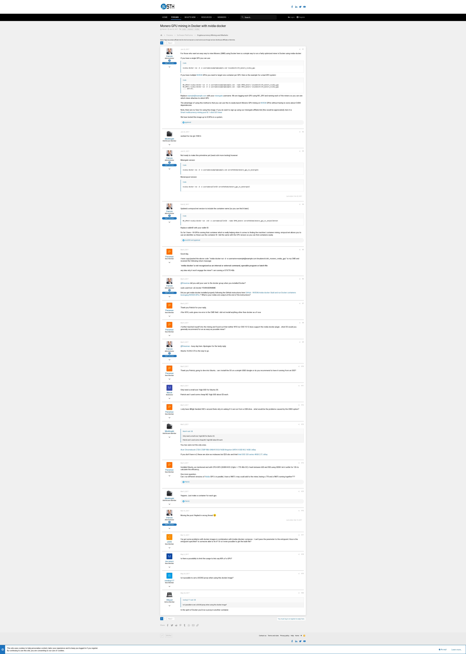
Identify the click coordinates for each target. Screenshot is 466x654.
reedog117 (169, 581)
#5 (303, 249)
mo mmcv (169, 561)
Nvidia (207, 477)
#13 (302, 424)
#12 (302, 405)
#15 (302, 491)
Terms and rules (273, 636)
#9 (303, 342)
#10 (302, 366)
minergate (219, 96)
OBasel (169, 600)
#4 (303, 204)
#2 (303, 132)
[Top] (301, 635)
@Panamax (185, 283)
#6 (303, 279)
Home (297, 636)
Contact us (262, 636)
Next (170, 43)
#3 (303, 151)
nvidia (197, 29)
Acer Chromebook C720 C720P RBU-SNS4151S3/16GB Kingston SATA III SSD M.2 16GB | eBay (218, 450)
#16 (302, 511)
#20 (302, 593)
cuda (184, 29)
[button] (181, 17)
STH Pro (168, 636)
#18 (302, 554)
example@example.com (196, 96)
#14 (302, 463)
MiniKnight (169, 139)
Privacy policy (284, 636)
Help (292, 636)
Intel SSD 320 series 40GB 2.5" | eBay (252, 454)
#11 (302, 386)
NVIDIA (199, 75)
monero (190, 29)
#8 (303, 323)
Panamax (169, 257)
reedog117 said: (188, 600)
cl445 (169, 542)
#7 (303, 303)
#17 (302, 535)
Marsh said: (187, 431)
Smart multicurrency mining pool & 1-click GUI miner (201, 112)
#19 (302, 573)
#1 (303, 49)
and (192, 240)
